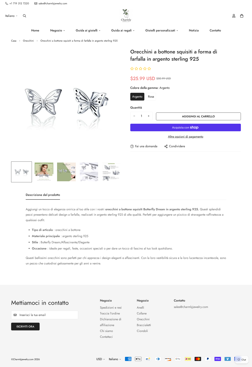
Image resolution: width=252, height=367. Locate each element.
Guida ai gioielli (87, 30)
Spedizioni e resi (111, 307)
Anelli (140, 307)
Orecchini (28, 41)
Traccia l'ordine (110, 313)
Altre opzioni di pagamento (185, 136)
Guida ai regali (121, 30)
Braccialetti (144, 325)
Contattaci (106, 337)
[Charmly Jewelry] (126, 16)
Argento (137, 96)
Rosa (151, 96)
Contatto (215, 30)
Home (35, 30)
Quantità (136, 107)
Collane (142, 313)
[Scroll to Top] (245, 348)
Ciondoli (142, 331)
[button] (242, 16)
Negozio (56, 30)
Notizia (194, 30)
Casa (13, 41)
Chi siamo (106, 331)
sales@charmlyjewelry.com (191, 307)
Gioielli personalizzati (160, 30)
